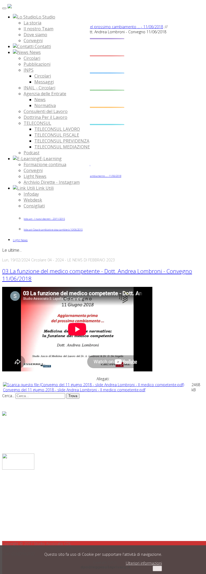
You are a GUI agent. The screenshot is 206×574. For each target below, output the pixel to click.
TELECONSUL (37, 123)
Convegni (33, 40)
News (40, 100)
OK (157, 568)
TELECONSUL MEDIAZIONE (62, 147)
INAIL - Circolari (39, 88)
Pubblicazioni (37, 64)
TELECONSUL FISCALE (56, 135)
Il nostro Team (38, 29)
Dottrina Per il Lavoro (45, 117)
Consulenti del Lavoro (46, 111)
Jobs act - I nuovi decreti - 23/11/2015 (44, 219)
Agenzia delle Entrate (45, 94)
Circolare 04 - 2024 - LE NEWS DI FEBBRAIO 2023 (73, 259)
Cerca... (8, 395)
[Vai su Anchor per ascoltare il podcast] (4, 414)
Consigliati (34, 206)
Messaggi (44, 82)
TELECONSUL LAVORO (57, 129)
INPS (29, 70)
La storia (32, 23)
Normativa (45, 105)
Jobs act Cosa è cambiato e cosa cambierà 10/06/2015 (53, 229)
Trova (72, 396)
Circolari (32, 58)
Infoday (31, 194)
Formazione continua (45, 164)
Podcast (31, 153)
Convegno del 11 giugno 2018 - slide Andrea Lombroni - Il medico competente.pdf (74, 389)
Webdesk (33, 200)
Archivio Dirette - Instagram (52, 182)
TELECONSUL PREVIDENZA (61, 141)
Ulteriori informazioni (144, 563)
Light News (35, 176)
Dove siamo (35, 35)
